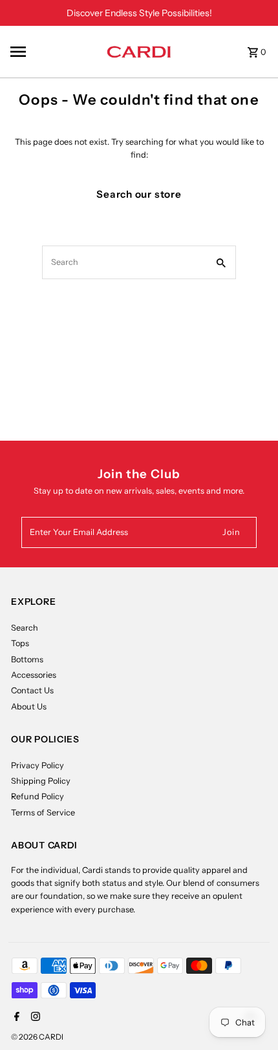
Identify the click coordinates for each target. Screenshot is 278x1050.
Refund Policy (37, 796)
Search (24, 628)
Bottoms (27, 659)
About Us (29, 706)
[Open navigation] (54, 52)
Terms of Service (43, 812)
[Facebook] (15, 1018)
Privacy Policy (37, 765)
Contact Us (32, 690)
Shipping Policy (40, 781)
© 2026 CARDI (37, 1037)
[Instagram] (34, 1018)
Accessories (33, 675)
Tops (20, 643)
